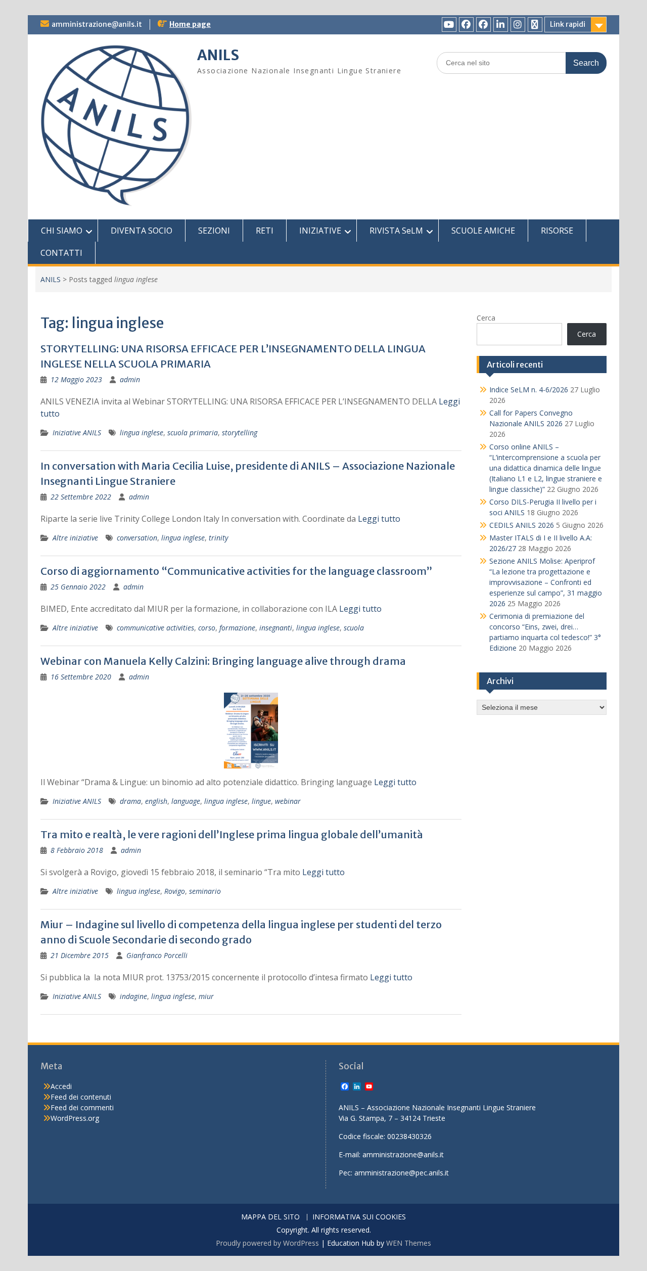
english (156, 801)
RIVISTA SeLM (396, 230)
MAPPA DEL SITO (270, 1217)
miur (206, 996)
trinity (218, 537)
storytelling (239, 432)
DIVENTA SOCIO (141, 230)
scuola (354, 627)
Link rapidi (567, 24)
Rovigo (174, 891)
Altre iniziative (75, 537)
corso (206, 627)
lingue (261, 801)
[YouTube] (449, 24)
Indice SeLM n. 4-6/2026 (528, 389)
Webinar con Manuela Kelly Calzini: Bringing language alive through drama (223, 661)
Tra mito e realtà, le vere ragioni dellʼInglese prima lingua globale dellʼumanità (231, 834)
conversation (137, 537)
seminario (205, 891)
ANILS (218, 55)
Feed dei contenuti (81, 1097)
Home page (190, 24)
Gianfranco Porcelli (157, 955)
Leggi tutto (379, 518)
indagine (133, 996)
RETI (264, 230)
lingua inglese (141, 432)
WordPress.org (75, 1118)
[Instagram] (518, 24)
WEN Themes (408, 1243)
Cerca (486, 318)
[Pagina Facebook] (466, 24)
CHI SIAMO (61, 230)
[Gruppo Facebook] (483, 24)
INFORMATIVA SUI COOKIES (359, 1217)
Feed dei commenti (82, 1107)
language (185, 801)
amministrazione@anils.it (97, 24)
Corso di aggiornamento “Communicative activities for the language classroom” (236, 571)
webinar (288, 801)
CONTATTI (61, 252)
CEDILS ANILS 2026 (521, 525)
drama (130, 801)
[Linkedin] (500, 24)
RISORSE (557, 230)
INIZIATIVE (320, 230)
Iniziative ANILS (77, 432)
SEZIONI (214, 230)
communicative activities (155, 627)
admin (130, 379)
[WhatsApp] (535, 24)
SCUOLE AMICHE (483, 230)
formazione (237, 627)
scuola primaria (192, 432)
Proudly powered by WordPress (267, 1243)
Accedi (61, 1086)
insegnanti (275, 627)
